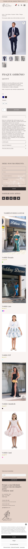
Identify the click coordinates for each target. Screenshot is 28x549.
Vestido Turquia (7, 257)
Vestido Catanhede (9, 404)
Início (3, 14)
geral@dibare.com (6, 507)
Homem (13, 14)
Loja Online (7, 14)
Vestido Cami (7, 453)
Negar (14, 540)
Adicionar (16, 109)
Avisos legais (22, 547)
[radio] (3, 97)
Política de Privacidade (15, 547)
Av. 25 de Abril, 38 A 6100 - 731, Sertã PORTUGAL (6, 495)
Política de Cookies (6, 547)
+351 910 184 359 (5, 500)
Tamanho (4, 100)
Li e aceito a (11, 185)
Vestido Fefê (6, 355)
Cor (3, 93)
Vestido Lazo (6, 306)
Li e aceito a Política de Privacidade (10, 477)
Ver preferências (14, 544)
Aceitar (14, 537)
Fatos (17, 14)
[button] (26, 524)
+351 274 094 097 (5, 503)
